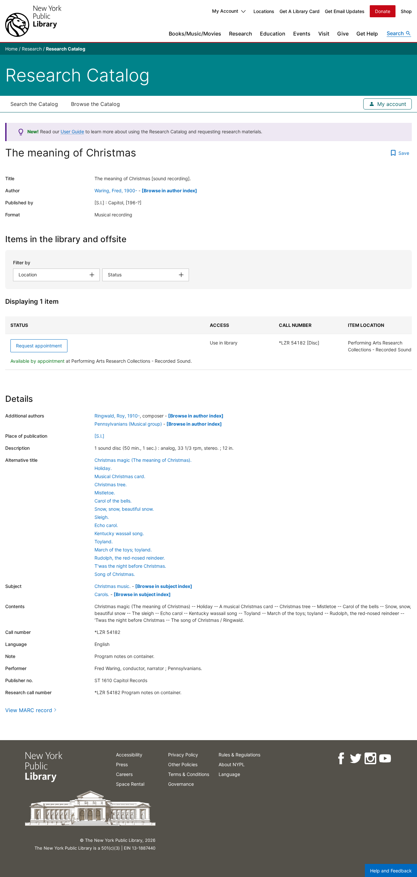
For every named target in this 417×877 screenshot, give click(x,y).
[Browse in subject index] (163, 586)
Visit (323, 33)
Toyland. (103, 541)
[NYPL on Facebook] (340, 758)
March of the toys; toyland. (123, 549)
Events (301, 33)
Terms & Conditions (188, 774)
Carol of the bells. (113, 501)
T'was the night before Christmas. (130, 566)
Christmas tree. (110, 484)
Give (343, 33)
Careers (124, 774)
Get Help (367, 33)
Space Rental (130, 784)
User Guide (72, 131)
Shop (406, 11)
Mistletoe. (104, 492)
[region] (208, 343)
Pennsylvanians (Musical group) (128, 424)
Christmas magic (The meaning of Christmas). (143, 460)
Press (122, 764)
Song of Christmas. (114, 574)
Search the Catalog (34, 104)
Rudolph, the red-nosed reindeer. (129, 558)
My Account (225, 11)
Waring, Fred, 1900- (115, 190)
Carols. (101, 594)
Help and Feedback (391, 870)
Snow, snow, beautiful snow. (124, 509)
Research (240, 33)
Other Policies (182, 764)
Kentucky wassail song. (119, 533)
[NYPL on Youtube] (384, 758)
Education (272, 33)
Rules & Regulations (239, 754)
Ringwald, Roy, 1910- (117, 415)
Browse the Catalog (95, 104)
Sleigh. (101, 517)
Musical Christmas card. (119, 476)
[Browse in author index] (169, 190)
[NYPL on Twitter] (355, 758)
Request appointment (39, 345)
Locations (263, 11)
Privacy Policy (183, 754)
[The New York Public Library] (33, 21)
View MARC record (28, 710)
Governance (181, 784)
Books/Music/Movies (195, 33)
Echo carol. (106, 525)
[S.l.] (99, 436)
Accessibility (129, 754)
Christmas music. (112, 586)
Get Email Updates (345, 11)
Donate (382, 11)
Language (229, 774)
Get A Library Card (300, 11)
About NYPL (232, 764)
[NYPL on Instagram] (370, 758)
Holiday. (103, 468)
